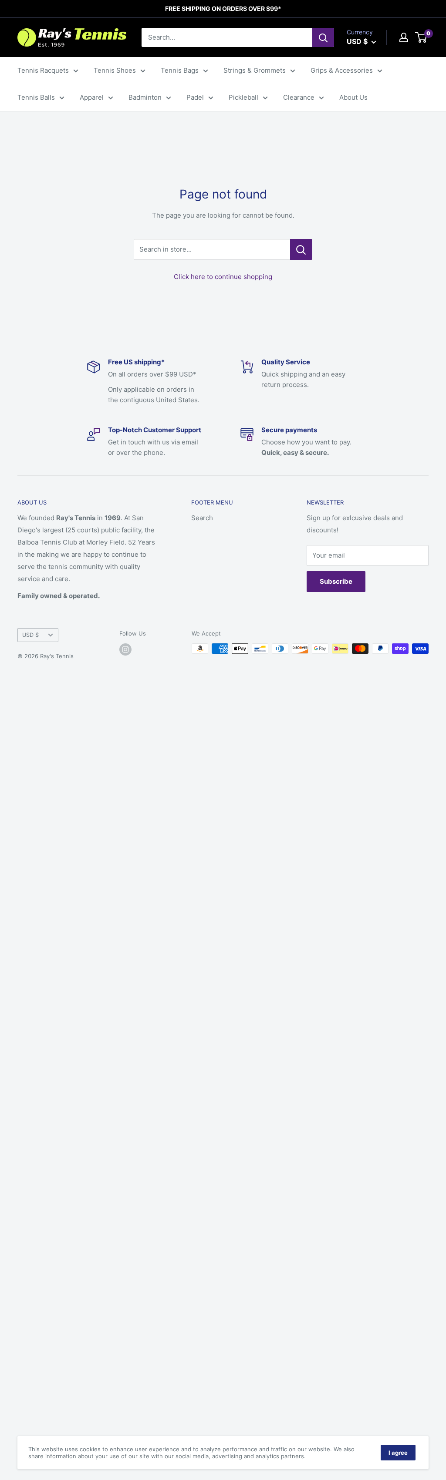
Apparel (92, 97)
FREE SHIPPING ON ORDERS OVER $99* (223, 8)
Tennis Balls (36, 97)
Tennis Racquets (43, 70)
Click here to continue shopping (223, 276)
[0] (421, 37)
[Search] (323, 37)
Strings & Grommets (254, 70)
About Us (353, 97)
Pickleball (243, 97)
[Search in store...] (301, 249)
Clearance (298, 97)
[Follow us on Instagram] (125, 649)
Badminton (145, 97)
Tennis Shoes (115, 70)
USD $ (30, 635)
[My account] (403, 37)
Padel (195, 97)
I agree (398, 1452)
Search (202, 518)
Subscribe (336, 581)
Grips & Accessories (342, 70)
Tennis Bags (180, 70)
